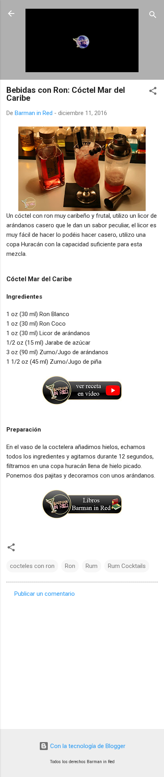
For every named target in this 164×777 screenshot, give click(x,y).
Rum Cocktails (127, 566)
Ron (70, 566)
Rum (92, 566)
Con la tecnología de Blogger (87, 746)
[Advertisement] (82, 660)
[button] (153, 92)
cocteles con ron (32, 566)
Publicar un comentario (44, 593)
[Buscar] (153, 16)
